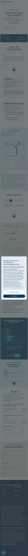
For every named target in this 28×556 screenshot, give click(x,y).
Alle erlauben (14, 296)
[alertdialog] (14, 278)
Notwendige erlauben (14, 292)
